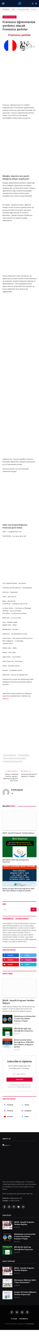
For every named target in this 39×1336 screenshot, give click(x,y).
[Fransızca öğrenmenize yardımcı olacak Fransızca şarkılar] (19, 42)
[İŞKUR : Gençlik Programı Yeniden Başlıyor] (19, 820)
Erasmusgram (17, 790)
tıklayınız (5, 698)
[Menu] (3, 3)
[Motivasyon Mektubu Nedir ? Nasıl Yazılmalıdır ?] (7, 1283)
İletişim (14, 1319)
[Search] (36, 3)
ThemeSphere (30, 1324)
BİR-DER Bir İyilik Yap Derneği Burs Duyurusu (23, 1029)
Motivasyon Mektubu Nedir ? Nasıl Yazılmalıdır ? (25, 1281)
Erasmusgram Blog (9, 17)
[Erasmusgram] (19, 3)
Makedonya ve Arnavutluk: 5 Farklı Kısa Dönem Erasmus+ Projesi (25, 1018)
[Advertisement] (19, 82)
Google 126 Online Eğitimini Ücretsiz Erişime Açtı (25, 1293)
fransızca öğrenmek (10, 755)
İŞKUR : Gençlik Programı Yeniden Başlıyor (18, 833)
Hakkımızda (23, 1319)
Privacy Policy (20, 1087)
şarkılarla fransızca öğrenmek (13, 761)
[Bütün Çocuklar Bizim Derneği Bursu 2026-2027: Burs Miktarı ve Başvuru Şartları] (19, 876)
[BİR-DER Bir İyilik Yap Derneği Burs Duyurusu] (19, 847)
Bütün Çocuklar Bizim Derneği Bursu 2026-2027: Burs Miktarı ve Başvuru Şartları (18, 890)
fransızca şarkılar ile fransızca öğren (15, 758)
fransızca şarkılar (23, 755)
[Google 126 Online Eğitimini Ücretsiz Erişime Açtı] (7, 1295)
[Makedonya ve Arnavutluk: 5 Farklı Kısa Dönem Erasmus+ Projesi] (7, 1019)
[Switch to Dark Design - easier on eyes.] (32, 3)
